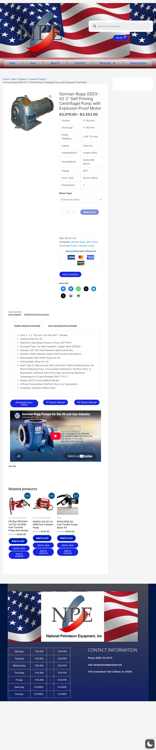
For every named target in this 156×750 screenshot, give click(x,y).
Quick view (19, 548)
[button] (50, 96)
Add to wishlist (70, 274)
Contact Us (80, 63)
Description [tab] (15, 314)
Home (12, 63)
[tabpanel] (55, 363)
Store (33, 63)
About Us (55, 63)
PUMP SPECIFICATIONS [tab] (27, 326)
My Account (105, 63)
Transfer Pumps (86, 245)
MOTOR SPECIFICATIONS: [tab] (62, 326)
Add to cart (89, 212)
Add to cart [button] (18, 541)
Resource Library (138, 63)
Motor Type (65, 193)
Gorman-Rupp (78, 242)
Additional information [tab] (36, 314)
